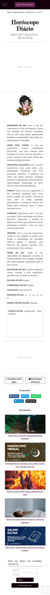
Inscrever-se (25, 585)
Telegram (19, 401)
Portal (9, 12)
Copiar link (31, 401)
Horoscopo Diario (18, 12)
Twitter (25, 396)
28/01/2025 (29, 12)
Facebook (15, 396)
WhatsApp (36, 396)
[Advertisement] (25, 67)
